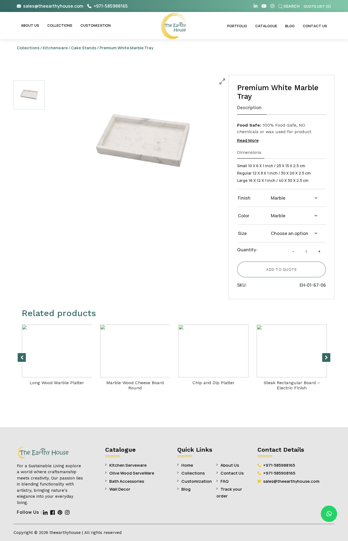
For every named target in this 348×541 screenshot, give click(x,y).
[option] (144, 143)
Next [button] (326, 357)
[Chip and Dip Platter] (213, 351)
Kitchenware (55, 47)
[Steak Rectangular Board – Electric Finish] (292, 351)
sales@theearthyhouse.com (53, 6)
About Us (30, 25)
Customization (95, 25)
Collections (59, 25)
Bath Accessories (126, 481)
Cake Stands (83, 47)
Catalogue (266, 25)
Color (243, 216)
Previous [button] (22, 357)
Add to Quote (281, 269)
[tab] (252, 108)
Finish (244, 198)
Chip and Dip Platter (213, 382)
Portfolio (237, 25)
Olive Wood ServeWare (131, 473)
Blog (290, 25)
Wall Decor (119, 489)
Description (249, 108)
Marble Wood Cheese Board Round (135, 385)
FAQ (224, 481)
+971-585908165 (278, 473)
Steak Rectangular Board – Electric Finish (292, 385)
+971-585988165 (110, 6)
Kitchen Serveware (128, 465)
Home (187, 465)
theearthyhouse (65, 532)
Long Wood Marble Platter (57, 382)
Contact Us (315, 25)
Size (242, 233)
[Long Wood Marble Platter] (61, 351)
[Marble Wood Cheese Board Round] (136, 351)
